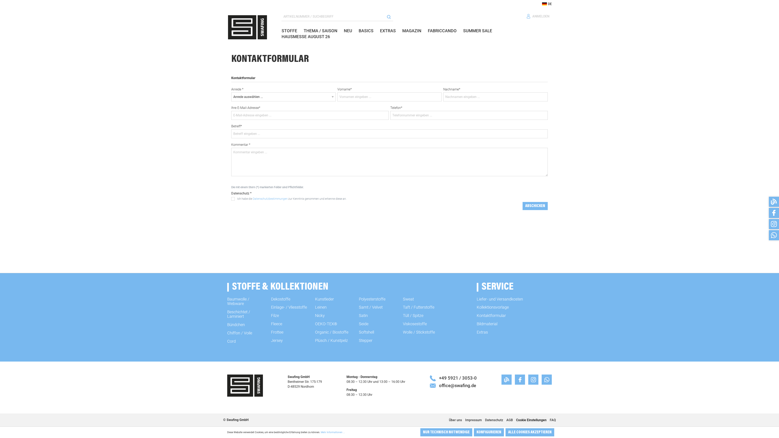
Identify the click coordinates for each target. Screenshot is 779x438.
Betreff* (236, 126)
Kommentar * (240, 145)
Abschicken (535, 206)
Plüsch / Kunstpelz (331, 340)
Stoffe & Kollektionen (280, 287)
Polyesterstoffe (372, 299)
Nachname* (451, 89)
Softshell (366, 332)
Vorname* (344, 89)
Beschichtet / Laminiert (238, 314)
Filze (275, 315)
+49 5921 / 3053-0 (458, 378)
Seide (363, 323)
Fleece (276, 323)
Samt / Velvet (371, 307)
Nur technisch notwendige (446, 432)
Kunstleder (324, 299)
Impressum (473, 420)
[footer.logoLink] (245, 385)
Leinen (321, 307)
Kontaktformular (491, 315)
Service (497, 287)
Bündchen (236, 324)
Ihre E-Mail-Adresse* (245, 108)
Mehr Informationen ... (333, 432)
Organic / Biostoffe (331, 332)
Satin (363, 315)
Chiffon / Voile (239, 333)
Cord (231, 341)
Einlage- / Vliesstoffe (289, 307)
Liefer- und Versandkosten (500, 299)
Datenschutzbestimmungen (270, 198)
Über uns (455, 420)
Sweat (408, 299)
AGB (509, 420)
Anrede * (237, 89)
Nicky (320, 315)
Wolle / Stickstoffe (419, 332)
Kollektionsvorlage (493, 307)
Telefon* (396, 108)
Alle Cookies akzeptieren (530, 432)
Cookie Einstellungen (531, 420)
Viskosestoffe (415, 323)
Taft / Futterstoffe (418, 307)
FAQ (553, 420)
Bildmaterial (487, 323)
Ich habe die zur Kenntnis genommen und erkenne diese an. (291, 198)
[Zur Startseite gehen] (247, 27)
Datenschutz (494, 420)
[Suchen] (388, 16)
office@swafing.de (457, 385)
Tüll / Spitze (413, 315)
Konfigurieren (489, 432)
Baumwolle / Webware (238, 301)
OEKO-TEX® (326, 323)
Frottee (277, 332)
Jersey (277, 340)
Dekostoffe (280, 299)
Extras (482, 332)
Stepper (365, 340)
